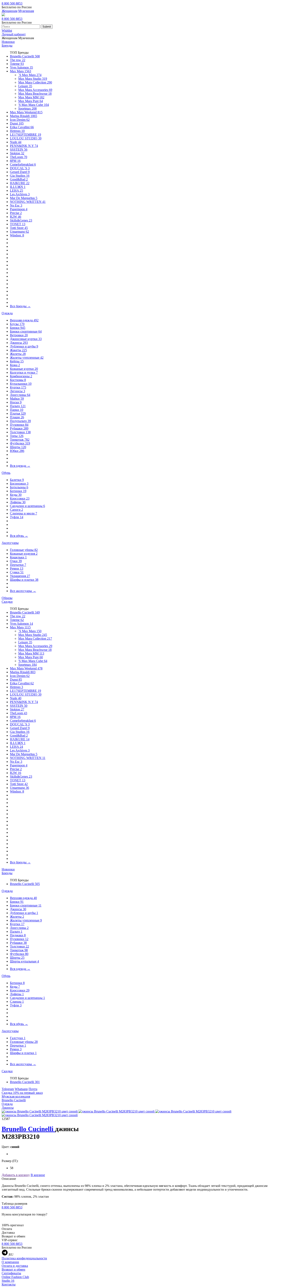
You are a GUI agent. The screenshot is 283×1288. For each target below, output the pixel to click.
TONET (17, 224)
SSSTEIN (18, 149)
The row (17, 60)
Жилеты (18, 354)
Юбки (17, 451)
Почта (33, 1089)
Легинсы (17, 391)
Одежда (7, 313)
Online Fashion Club (15, 1277)
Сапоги (16, 509)
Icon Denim (20, 119)
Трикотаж (19, 439)
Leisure (25, 86)
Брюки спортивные (26, 331)
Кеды (16, 494)
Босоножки (19, 483)
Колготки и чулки (24, 372)
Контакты (9, 1284)
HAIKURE (19, 183)
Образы (7, 598)
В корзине (38, 1175)
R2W (15, 216)
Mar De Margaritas (23, 198)
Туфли (16, 517)
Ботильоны (19, 487)
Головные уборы (24, 550)
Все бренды (20, 306)
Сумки (17, 572)
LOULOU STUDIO (25, 138)
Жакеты (18, 350)
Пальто (18, 406)
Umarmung (19, 231)
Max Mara (20, 71)
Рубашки (19, 428)
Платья (18, 413)
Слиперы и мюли (23, 513)
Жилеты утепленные (27, 357)
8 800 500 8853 (12, 3)
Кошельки (18, 557)
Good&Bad (19, 179)
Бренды (7, 45)
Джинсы (19, 342)
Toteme (17, 63)
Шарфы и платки (24, 579)
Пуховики (19, 424)
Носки (16, 402)
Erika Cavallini (22, 127)
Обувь (6, 473)
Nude (15, 142)
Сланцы (17, 1001)
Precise (16, 213)
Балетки (17, 480)
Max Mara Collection (35, 82)
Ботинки (18, 491)
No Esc (16, 205)
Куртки (18, 387)
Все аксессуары (23, 591)
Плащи (17, 417)
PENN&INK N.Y (24, 146)
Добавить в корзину (16, 1175)
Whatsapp (21, 1089)
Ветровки (19, 335)
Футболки (20, 443)
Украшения (20, 576)
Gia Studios (19, 175)
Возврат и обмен (13, 1269)
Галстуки (17, 1038)
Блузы (17, 324)
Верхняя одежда (24, 320)
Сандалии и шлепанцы (27, 506)
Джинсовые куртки (26, 339)
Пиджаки (18, 935)
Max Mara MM (31, 97)
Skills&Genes (21, 220)
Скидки (7, 601)
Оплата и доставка (15, 1265)
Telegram (8, 1089)
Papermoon (18, 209)
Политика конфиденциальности (24, 1258)
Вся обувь (19, 535)
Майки (17, 398)
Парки (16, 410)
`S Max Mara (29, 75)
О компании (10, 1262)
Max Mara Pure (30, 101)
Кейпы (17, 361)
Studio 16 (8, 1280)
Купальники (20, 383)
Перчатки (18, 565)
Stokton (17, 153)
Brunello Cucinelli (25, 56)
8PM (15, 160)
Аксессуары (10, 543)
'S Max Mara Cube (33, 105)
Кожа (15, 365)
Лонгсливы (20, 395)
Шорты (18, 447)
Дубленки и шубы (24, 346)
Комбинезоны (21, 376)
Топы (16, 436)
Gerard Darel (20, 172)
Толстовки (20, 432)
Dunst (17, 123)
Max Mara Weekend (26, 112)
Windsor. (17, 235)
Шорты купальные (24, 961)
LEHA (16, 190)
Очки (16, 561)
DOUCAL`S (20, 168)
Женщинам (9, 11)
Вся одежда (20, 465)
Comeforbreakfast (23, 164)
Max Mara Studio (32, 78)
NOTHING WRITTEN (28, 201)
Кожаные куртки (24, 368)
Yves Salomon (21, 67)
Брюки (17, 327)
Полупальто (20, 421)
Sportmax (27, 108)
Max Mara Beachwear (35, 93)
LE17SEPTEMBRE (25, 134)
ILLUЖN (17, 187)
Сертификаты (11, 1273)
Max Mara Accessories (35, 90)
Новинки (8, 42)
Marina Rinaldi (23, 116)
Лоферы (17, 502)
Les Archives (20, 194)
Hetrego (17, 131)
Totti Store (19, 228)
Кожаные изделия (23, 553)
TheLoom (18, 157)
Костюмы (18, 380)
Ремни (16, 568)
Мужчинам (26, 11)
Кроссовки (19, 498)
